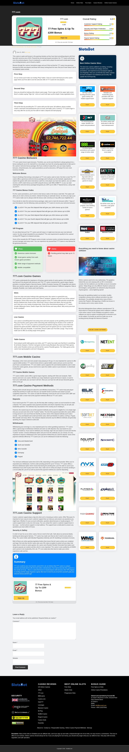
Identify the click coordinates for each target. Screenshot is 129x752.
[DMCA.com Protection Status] (17, 723)
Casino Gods (42, 720)
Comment (16, 621)
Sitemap (89, 728)
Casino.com (41, 699)
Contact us (47, 728)
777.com (40, 693)
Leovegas (41, 705)
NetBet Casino (42, 714)
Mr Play (40, 711)
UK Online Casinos (44, 687)
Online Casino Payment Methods (75, 728)
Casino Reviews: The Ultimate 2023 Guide (26, 46)
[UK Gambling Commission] (20, 698)
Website (15, 658)
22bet (40, 690)
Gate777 (40, 702)
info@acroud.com (100, 705)
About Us (40, 728)
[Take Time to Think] (20, 717)
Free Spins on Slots (97, 687)
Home (13, 46)
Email (15, 650)
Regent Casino (42, 717)
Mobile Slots (68, 690)
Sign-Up (64, 38)
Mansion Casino (43, 708)
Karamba (41, 723)
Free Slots (67, 687)
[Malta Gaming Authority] (20, 706)
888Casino (41, 696)
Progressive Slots (69, 693)
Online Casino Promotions (99, 690)
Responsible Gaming (57, 728)
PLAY (87, 104)
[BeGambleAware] (20, 712)
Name (15, 642)
